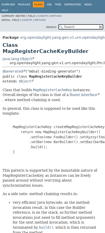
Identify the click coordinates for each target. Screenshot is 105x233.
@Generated (13, 71)
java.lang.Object (17, 59)
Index (88, 4)
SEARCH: (51, 27)
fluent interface (83, 95)
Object (25, 81)
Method (56, 16)
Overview (8, 4)
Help (5, 10)
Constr (42, 16)
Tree (58, 4)
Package (24, 4)
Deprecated (72, 4)
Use (49, 4)
